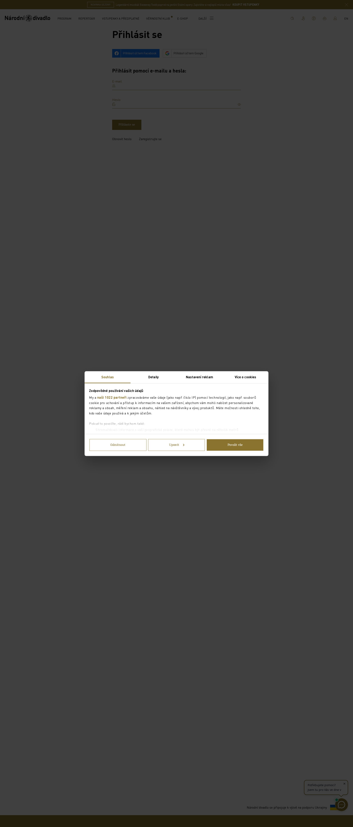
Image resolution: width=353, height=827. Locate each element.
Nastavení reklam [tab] (199, 377)
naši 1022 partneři (112, 397)
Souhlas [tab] (107, 377)
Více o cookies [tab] (245, 377)
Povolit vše (235, 444)
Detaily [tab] (153, 377)
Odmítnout (117, 444)
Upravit (174, 444)
